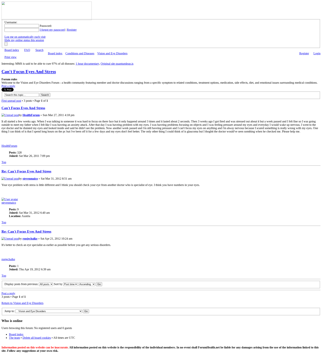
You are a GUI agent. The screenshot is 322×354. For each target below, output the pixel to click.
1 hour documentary (87, 63)
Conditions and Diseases (79, 53)
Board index (11, 50)
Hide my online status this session (24, 40)
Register (72, 29)
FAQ (27, 50)
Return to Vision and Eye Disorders (22, 303)
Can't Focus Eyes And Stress (28, 71)
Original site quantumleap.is (117, 63)
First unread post (11, 100)
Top (3, 162)
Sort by (58, 284)
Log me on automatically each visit (24, 36)
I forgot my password (52, 29)
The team (14, 337)
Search (39, 50)
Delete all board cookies (37, 337)
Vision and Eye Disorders (112, 53)
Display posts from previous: (21, 284)
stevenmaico (30, 178)
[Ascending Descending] (90, 284)
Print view (10, 57)
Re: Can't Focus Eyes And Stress (26, 171)
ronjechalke (30, 238)
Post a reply (8, 86)
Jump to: (9, 311)
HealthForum (31, 115)
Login (317, 53)
